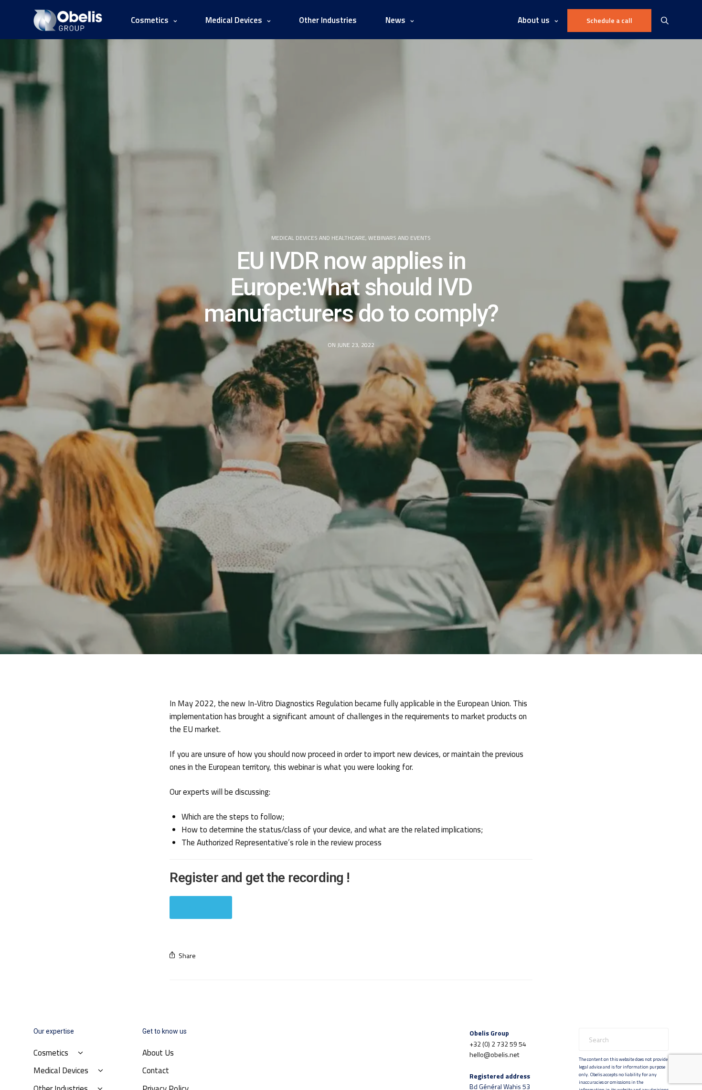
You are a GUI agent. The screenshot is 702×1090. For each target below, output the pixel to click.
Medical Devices (233, 20)
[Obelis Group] (67, 20)
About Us (158, 1053)
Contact (155, 1070)
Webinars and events (399, 238)
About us (534, 20)
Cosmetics (150, 20)
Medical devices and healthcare (318, 238)
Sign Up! (201, 907)
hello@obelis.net (494, 1054)
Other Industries (328, 20)
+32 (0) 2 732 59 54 (497, 1044)
